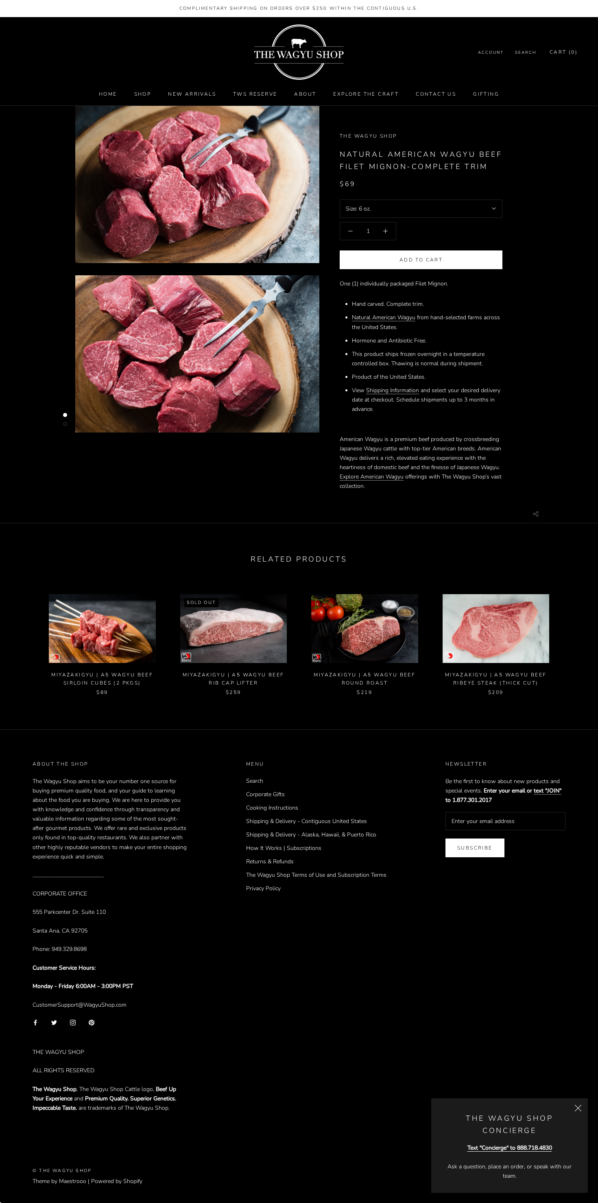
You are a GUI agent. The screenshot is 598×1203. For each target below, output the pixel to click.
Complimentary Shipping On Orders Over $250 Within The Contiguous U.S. (299, 8)
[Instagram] (73, 1022)
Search (526, 53)
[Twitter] (54, 1022)
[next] (572, 636)
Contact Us (436, 94)
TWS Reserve (255, 94)
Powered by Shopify (116, 1181)
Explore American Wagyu (372, 477)
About (305, 94)
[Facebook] (35, 1022)
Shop (142, 94)
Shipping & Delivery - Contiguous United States (306, 821)
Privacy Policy (263, 888)
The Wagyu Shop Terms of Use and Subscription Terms (316, 875)
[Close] (578, 1108)
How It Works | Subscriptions (283, 848)
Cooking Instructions (272, 808)
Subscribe (475, 848)
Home (108, 94)
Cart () (564, 52)
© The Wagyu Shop (62, 1171)
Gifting (486, 94)
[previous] (25, 636)
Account (491, 53)
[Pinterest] (91, 1022)
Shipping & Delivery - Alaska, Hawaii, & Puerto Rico (311, 835)
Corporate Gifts (265, 794)
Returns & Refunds (270, 861)
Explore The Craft (366, 94)
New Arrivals (192, 94)
